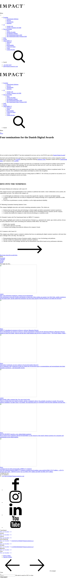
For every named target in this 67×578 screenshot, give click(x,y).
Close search (4, 577)
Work (4, 38)
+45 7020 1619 (7, 65)
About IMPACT (7, 41)
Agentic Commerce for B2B (14, 27)
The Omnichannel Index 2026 (14, 35)
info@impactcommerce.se (27, 540)
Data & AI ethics (7, 557)
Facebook (2, 258)
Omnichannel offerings (12, 19)
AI (4, 24)
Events (5, 39)
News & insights (7, 29)
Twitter (2, 261)
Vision (8, 43)
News (8, 30)
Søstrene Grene (42, 159)
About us (9, 42)
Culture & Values (11, 46)
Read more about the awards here (9, 255)
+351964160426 (15, 547)
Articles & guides (11, 32)
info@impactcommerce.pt (26, 547)
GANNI (18, 159)
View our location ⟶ (5, 531)
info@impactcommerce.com (10, 66)
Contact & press (11, 49)
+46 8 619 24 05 (15, 540)
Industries (9, 23)
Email (1, 262)
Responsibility (10, 45)
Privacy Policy (7, 555)
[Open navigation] (0, 132)
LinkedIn (2, 259)
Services (9, 20)
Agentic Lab (10, 26)
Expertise (5, 17)
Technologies (10, 22)
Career (8, 48)
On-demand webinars (12, 33)
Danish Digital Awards (59, 155)
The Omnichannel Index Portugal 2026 (17, 36)
